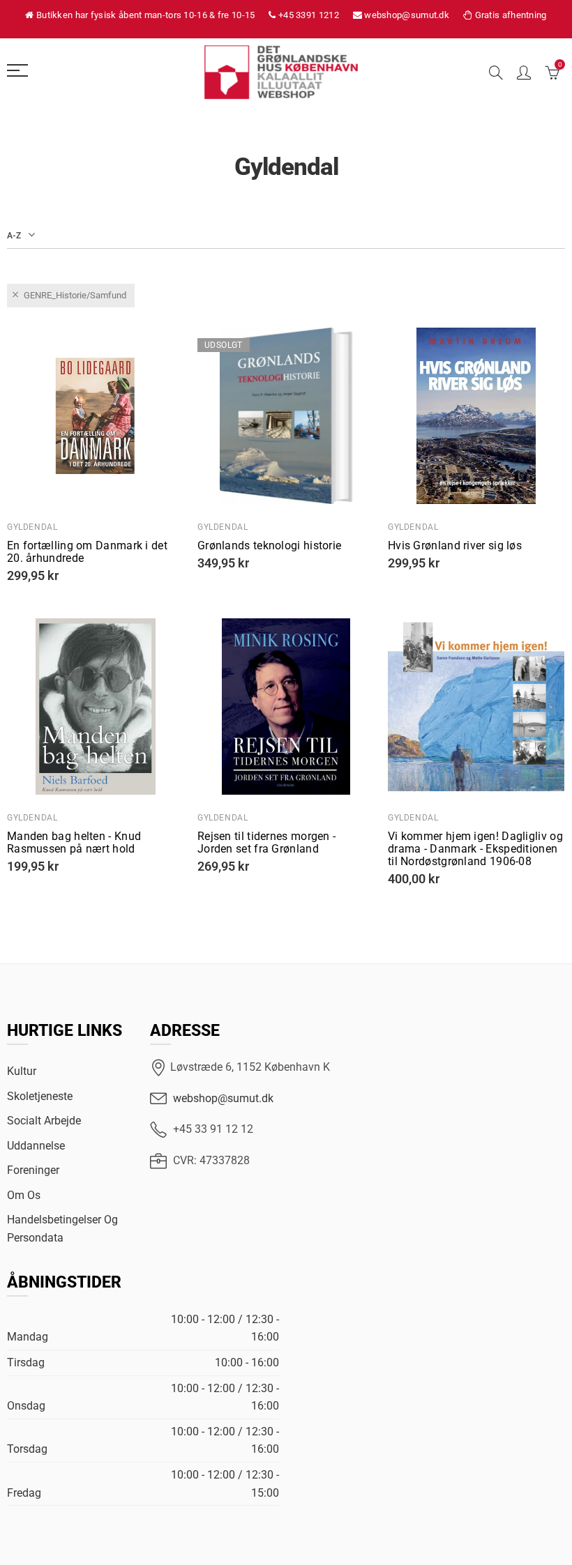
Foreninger (33, 1170)
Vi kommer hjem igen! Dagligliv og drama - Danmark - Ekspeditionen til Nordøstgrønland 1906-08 (475, 849)
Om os (23, 1195)
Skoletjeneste (40, 1096)
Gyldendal (32, 527)
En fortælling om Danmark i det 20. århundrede (87, 552)
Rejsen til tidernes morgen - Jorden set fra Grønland (266, 842)
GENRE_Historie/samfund (75, 295)
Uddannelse (36, 1145)
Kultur (21, 1071)
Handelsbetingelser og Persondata (62, 1228)
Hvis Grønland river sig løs (455, 546)
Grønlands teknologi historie (269, 546)
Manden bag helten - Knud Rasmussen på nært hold (74, 842)
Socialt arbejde (44, 1120)
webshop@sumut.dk (223, 1098)
